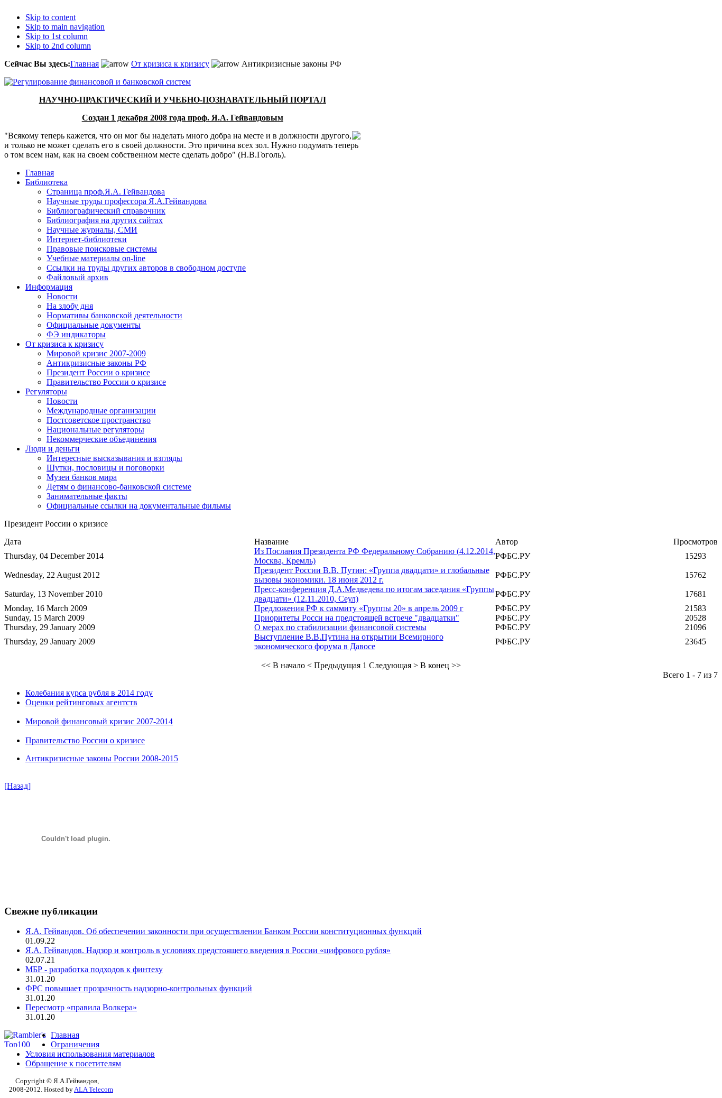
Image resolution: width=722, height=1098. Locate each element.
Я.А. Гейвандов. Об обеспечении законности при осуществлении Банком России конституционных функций (223, 931)
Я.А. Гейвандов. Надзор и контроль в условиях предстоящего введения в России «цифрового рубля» (208, 950)
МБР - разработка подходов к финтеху (94, 969)
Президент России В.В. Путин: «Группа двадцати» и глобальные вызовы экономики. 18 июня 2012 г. (371, 575)
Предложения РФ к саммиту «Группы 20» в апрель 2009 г (359, 608)
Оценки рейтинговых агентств (81, 702)
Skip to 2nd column (58, 45)
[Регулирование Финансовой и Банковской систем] (97, 81)
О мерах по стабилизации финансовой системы (340, 627)
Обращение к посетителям (73, 1063)
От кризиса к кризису (170, 63)
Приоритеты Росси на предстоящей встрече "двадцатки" (356, 617)
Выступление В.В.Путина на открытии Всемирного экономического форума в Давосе (348, 641)
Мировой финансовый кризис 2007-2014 (99, 721)
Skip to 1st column (56, 36)
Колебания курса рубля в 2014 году (89, 692)
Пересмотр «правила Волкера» (81, 1007)
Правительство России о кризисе (85, 740)
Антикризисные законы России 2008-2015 (101, 758)
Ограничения (75, 1044)
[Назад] (17, 785)
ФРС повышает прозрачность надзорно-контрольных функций (138, 988)
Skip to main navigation (65, 26)
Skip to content (50, 17)
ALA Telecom (93, 1089)
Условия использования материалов (90, 1053)
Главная (84, 63)
